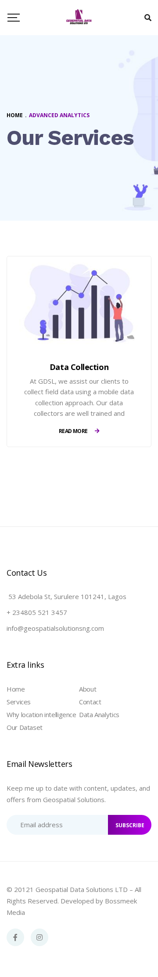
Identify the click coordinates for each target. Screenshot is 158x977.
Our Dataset (25, 727)
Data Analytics (99, 714)
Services (19, 701)
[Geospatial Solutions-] (79, 17)
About (87, 689)
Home (16, 689)
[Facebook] (15, 937)
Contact (90, 701)
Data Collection (79, 367)
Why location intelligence (41, 714)
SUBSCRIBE (129, 825)
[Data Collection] (79, 303)
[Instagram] (39, 937)
